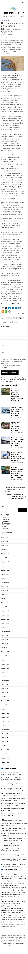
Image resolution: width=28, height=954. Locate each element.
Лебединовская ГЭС (6, 892)
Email (3, 345)
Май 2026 (4, 549)
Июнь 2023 (4, 692)
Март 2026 (4, 558)
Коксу (15, 889)
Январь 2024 (5, 664)
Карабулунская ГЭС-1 (15, 885)
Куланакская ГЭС (10, 890)
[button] (2, 308)
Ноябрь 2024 (5, 623)
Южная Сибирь (6, 528)
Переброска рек (5, 901)
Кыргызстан (5, 519)
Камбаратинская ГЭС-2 (18, 883)
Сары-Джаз (19, 905)
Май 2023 (4, 696)
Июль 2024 (4, 639)
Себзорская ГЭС (5, 906)
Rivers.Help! (14, 13)
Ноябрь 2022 (5, 721)
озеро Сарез (12, 926)
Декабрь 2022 (5, 717)
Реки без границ (21, 901)
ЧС (25, 919)
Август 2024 (5, 635)
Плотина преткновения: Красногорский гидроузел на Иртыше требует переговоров (18, 472)
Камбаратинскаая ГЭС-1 (7, 883)
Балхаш (18, 874)
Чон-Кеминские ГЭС (14, 921)
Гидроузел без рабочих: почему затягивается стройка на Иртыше (17, 441)
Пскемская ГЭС (13, 901)
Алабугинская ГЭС (11, 873)
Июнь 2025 (4, 594)
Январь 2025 (5, 615)
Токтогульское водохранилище (8, 914)
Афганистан (5, 526)
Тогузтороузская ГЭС (6, 912)
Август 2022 (5, 733)
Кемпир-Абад (10, 889)
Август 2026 (5, 537)
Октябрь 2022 (5, 725)
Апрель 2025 (5, 603)
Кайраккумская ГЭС (15, 881)
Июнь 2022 (4, 741)
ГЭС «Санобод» (14, 880)
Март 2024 (4, 656)
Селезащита (4, 908)
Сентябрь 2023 (5, 680)
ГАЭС (25, 878)
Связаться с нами (5, 941)
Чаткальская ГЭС (5, 921)
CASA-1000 (3, 873)
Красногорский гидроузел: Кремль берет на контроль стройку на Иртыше (18, 456)
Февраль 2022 (5, 758)
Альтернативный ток (21, 943)
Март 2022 (4, 754)
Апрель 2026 (5, 553)
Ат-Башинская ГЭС (11, 874)
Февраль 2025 (5, 611)
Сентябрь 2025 (5, 582)
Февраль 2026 (5, 562)
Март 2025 (4, 607)
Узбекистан (5, 524)
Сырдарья (17, 910)
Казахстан (5, 517)
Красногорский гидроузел (9, 313)
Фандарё (5, 919)
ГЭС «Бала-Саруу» (5, 880)
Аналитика (3, 874)
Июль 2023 (4, 688)
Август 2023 (5, 684)
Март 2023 (4, 705)
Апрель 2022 (5, 750)
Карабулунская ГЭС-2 (6, 887)
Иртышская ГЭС (22, 880)
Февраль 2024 (5, 660)
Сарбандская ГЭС (16, 903)
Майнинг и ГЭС (14, 892)
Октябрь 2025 (5, 578)
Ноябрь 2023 (5, 672)
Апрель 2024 (5, 652)
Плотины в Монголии (12, 820)
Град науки (8, 945)
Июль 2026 (4, 541)
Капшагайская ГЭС (5, 885)
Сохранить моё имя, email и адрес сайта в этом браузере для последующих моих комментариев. (13, 361)
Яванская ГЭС (17, 924)
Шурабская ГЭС (16, 922)
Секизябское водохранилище (16, 906)
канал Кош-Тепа (5, 926)
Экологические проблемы (7, 924)
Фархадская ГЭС (12, 919)
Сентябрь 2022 (5, 729)
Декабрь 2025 (5, 570)
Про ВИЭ (3, 943)
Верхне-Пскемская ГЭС (18, 878)
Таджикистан (6, 521)
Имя (2, 338)
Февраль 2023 (5, 709)
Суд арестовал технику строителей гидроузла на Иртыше (16, 426)
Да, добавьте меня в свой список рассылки (11, 366)
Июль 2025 (4, 590)
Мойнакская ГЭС (23, 892)
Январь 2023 (5, 713)
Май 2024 (4, 647)
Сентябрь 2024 (5, 631)
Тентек (21, 910)
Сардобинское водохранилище (8, 905)
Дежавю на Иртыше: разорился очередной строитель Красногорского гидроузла (17, 395)
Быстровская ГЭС (15, 876)
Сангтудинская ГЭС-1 (6, 903)
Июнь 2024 (4, 643)
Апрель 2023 (5, 701)
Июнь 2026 (4, 545)
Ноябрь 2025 (5, 574)
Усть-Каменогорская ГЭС (12, 917)
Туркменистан (6, 523)
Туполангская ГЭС (21, 914)
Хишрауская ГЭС (20, 919)
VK (15, 938)
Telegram (10, 938)
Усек (4, 917)
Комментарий (5, 326)
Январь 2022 (5, 762)
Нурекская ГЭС (16, 898)
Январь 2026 (5, 566)
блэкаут (23, 924)
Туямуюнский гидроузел (16, 915)
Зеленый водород (10, 943)
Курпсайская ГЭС (19, 890)
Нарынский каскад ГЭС (6, 894)
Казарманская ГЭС (5, 881)
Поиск (3, 506)
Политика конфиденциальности (13, 940)
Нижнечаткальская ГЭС (6, 898)
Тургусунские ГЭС (5, 915)
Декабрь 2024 (5, 619)
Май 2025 (4, 598)
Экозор (3, 945)
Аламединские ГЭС (20, 873)
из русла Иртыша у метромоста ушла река (11, 75)
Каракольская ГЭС (16, 887)
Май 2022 (4, 746)
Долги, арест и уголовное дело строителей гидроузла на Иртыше (17, 412)
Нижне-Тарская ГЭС (14, 896)
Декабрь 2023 (5, 668)
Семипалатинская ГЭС (12, 908)
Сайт (2, 352)
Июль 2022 (4, 737)
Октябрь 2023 (5, 676)
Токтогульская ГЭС (16, 912)
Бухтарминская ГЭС (6, 876)
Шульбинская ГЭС (20, 313)
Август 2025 (5, 586)
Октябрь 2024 (5, 627)
